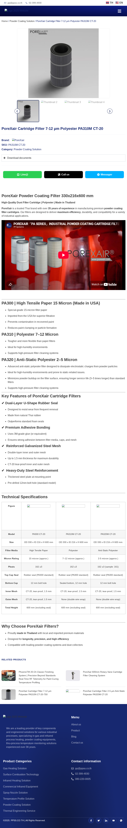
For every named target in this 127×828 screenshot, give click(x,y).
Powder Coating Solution (22, 21)
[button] (120, 11)
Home (5, 21)
